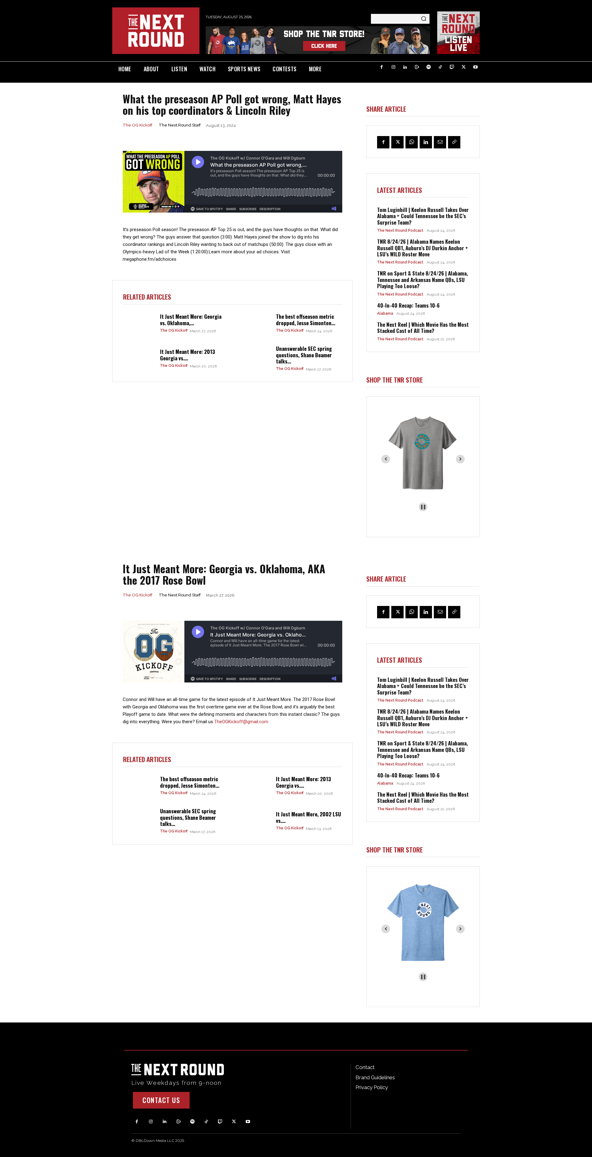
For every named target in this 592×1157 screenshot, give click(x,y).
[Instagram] (393, 67)
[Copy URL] (454, 142)
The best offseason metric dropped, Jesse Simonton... (305, 319)
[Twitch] (452, 67)
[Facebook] (381, 67)
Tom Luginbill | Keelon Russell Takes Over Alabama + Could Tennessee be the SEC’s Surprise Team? (423, 216)
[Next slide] (460, 459)
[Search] (424, 19)
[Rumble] (417, 67)
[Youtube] (475, 67)
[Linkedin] (405, 67)
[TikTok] (440, 67)
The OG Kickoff (137, 125)
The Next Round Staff (180, 125)
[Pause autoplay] (423, 507)
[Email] (440, 142)
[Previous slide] (385, 459)
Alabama (385, 313)
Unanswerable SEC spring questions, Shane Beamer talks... (304, 355)
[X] (463, 67)
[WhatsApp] (411, 142)
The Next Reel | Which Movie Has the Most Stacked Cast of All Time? (423, 327)
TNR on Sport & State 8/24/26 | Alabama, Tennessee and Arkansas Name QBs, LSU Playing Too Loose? (422, 279)
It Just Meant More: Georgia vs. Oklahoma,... (190, 319)
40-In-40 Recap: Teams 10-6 (408, 305)
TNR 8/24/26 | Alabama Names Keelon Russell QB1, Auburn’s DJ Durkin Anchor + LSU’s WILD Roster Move (422, 248)
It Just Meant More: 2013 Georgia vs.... (187, 355)
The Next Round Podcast (400, 230)
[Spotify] (428, 67)
